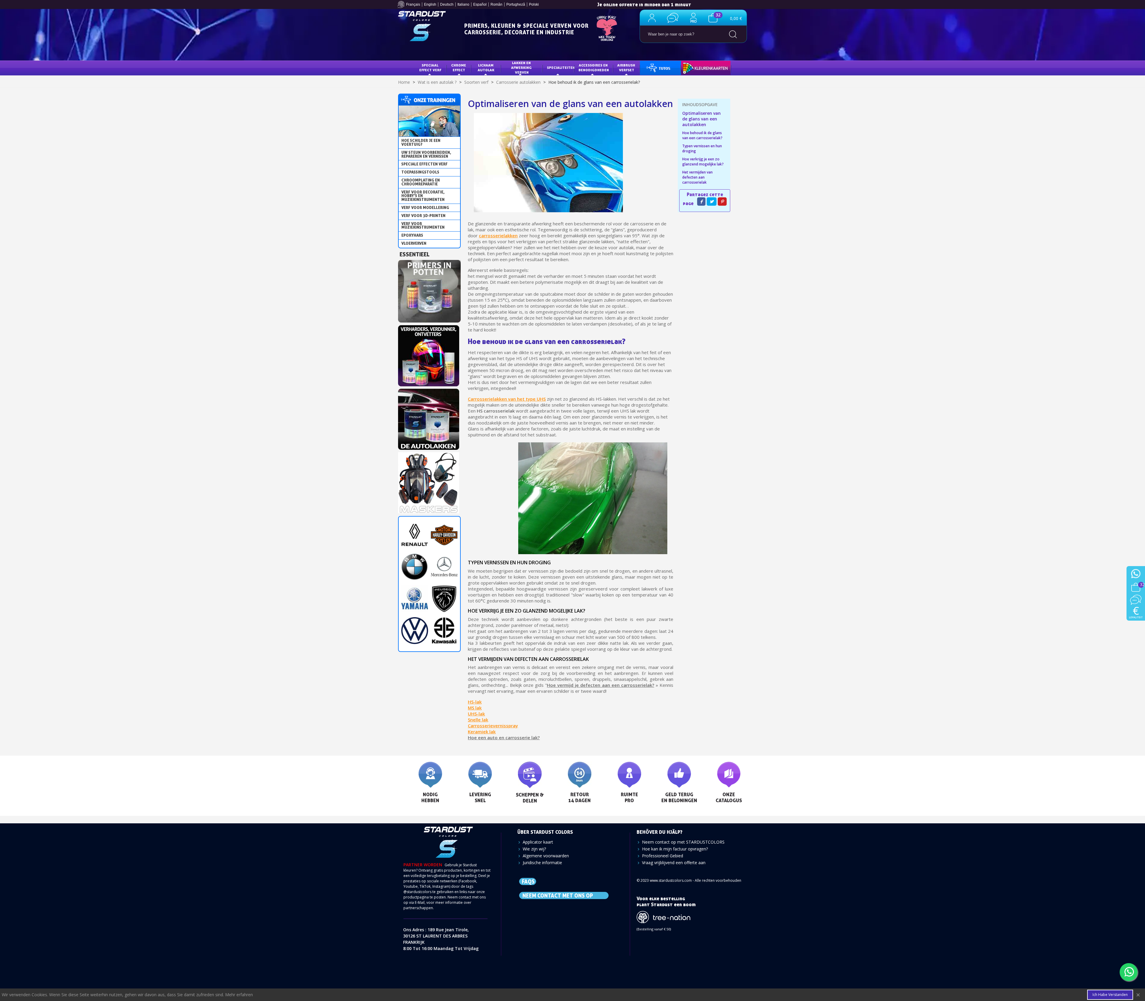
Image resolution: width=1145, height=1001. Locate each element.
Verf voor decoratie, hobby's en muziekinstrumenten (423, 196)
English (430, 4)
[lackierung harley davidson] (444, 534)
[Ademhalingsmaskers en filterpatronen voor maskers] (428, 481)
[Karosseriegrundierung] (429, 289)
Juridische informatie (542, 862)
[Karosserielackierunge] (428, 354)
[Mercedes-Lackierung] (444, 566)
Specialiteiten (560, 67)
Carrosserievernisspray (493, 726)
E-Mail (420, 902)
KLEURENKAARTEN (701, 67)
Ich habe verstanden (1110, 994)
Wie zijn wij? (534, 849)
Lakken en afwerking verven (522, 67)
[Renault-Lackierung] (414, 534)
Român (496, 4)
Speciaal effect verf (430, 67)
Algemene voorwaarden (546, 856)
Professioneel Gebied (662, 856)
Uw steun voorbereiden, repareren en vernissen (426, 154)
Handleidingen (658, 67)
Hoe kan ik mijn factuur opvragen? (675, 849)
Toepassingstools (420, 172)
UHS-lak (476, 714)
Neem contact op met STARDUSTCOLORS (683, 842)
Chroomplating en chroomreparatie (420, 182)
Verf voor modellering (425, 207)
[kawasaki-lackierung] (444, 630)
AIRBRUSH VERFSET (626, 67)
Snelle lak (478, 720)
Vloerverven (413, 243)
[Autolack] (428, 417)
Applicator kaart (538, 842)
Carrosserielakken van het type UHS (507, 399)
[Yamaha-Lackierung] (414, 598)
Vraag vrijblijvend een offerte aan (673, 862)
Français (413, 4)
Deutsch (447, 4)
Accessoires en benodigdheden (593, 67)
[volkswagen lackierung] (414, 630)
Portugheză (515, 4)
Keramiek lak (482, 732)
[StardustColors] (422, 26)
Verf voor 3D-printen (423, 215)
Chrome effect (459, 67)
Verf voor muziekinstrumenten (423, 225)
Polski (534, 4)
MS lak (475, 708)
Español (480, 4)
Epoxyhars (412, 235)
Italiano (463, 4)
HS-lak (475, 702)
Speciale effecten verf (424, 164)
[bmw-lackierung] (414, 566)
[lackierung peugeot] (444, 598)
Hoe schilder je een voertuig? (420, 142)
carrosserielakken (498, 235)
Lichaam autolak (486, 67)
